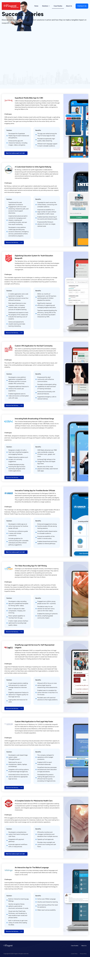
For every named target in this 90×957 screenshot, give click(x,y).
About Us (69, 6)
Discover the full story (12, 242)
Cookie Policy (74, 953)
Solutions (45, 6)
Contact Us (82, 6)
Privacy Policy (83, 953)
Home (36, 6)
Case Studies (58, 6)
